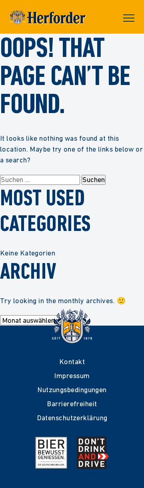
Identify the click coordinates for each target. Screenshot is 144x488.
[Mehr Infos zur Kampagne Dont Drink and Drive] (93, 453)
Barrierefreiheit (72, 403)
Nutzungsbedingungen (72, 389)
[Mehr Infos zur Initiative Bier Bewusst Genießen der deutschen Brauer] (51, 453)
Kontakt (72, 361)
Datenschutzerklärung (72, 417)
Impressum (72, 375)
